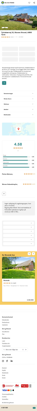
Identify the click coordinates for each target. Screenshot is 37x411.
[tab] (12, 278)
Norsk (3, 375)
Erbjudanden (5, 320)
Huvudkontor (5, 331)
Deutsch (4, 368)
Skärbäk (6, 280)
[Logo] (7, 3)
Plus (3, 334)
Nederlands (5, 373)
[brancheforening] (8, 387)
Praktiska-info (6, 343)
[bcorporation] (30, 387)
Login (3, 341)
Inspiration (5, 325)
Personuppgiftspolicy (7, 394)
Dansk (3, 378)
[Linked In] (13, 361)
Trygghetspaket (6, 346)
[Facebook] (8, 361)
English (4, 370)
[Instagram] (4, 361)
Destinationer (5, 322)
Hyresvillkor (5, 399)
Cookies (4, 396)
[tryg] (25, 387)
